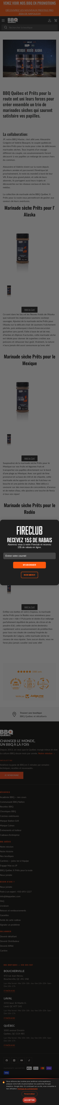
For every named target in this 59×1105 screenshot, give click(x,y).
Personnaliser (29, 1094)
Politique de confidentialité (28, 1089)
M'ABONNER (29, 565)
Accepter (29, 1100)
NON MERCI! (29, 575)
